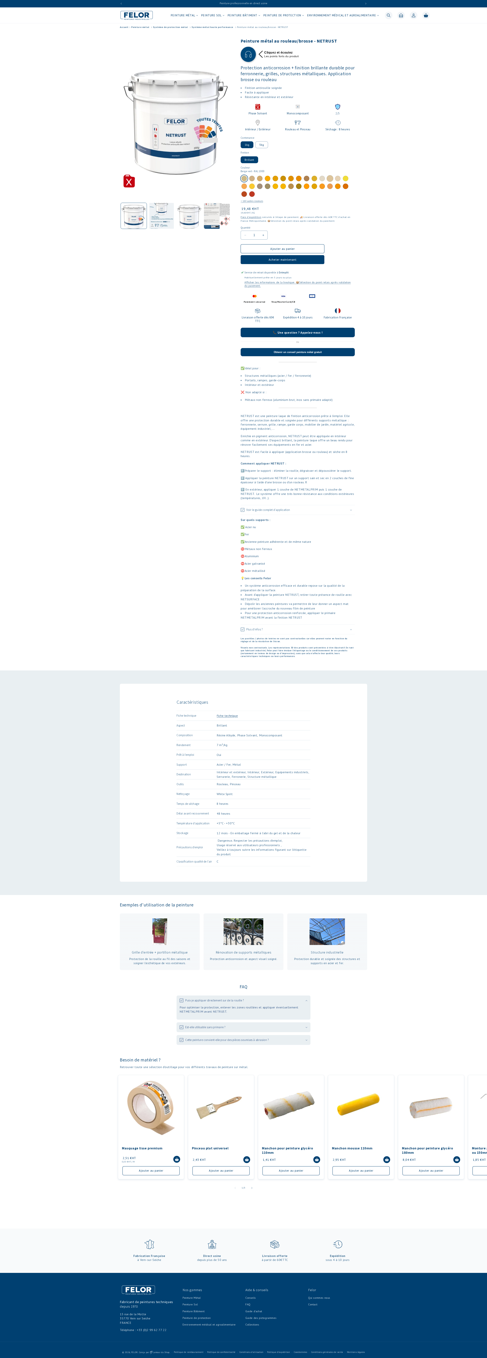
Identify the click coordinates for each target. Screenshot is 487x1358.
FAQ (248, 1304)
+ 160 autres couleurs (252, 201)
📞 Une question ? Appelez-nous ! (298, 332)
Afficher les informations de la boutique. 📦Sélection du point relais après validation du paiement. (297, 284)
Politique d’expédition (278, 1352)
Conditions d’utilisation (251, 1352)
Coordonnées (300, 1352)
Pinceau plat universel (210, 1148)
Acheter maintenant (283, 259)
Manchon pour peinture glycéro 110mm (287, 1150)
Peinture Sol (190, 1304)
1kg (247, 144)
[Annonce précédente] (121, 3)
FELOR (134, 1352)
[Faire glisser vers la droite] (252, 1188)
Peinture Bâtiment (194, 1311)
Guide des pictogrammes (260, 1318)
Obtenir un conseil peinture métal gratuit (298, 352)
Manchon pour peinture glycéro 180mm (427, 1150)
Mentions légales (356, 1352)
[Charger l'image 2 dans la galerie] (161, 216)
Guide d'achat (253, 1311)
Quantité (245, 227)
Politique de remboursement (188, 1352)
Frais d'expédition (251, 217)
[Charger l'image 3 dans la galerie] (189, 216)
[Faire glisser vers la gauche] (235, 1188)
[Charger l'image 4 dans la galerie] (217, 216)
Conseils (250, 1297)
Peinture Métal (192, 1297)
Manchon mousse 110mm (352, 1148)
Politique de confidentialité (221, 1352)
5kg (261, 144)
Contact (312, 1304)
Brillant (249, 159)
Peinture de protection (197, 1318)
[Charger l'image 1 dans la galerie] (134, 216)
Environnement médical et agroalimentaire (209, 1324)
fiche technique (227, 716)
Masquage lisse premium (142, 1148)
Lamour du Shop (161, 1352)
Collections (252, 1324)
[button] (184, 15)
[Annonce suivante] (366, 3)
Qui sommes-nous (319, 1297)
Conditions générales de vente (327, 1352)
